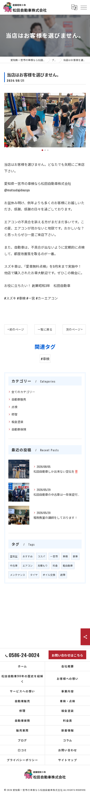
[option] (45, 120)
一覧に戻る (45, 329)
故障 (62, 574)
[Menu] (83, 7)
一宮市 (54, 556)
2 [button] (45, 150)
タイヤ (34, 574)
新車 (75, 556)
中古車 (14, 565)
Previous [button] (8, 122)
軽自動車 (68, 565)
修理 (14, 414)
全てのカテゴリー (23, 391)
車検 (65, 556)
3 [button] (48, 150)
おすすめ (28, 556)
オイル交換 (49, 574)
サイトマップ (67, 760)
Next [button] (81, 122)
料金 (55, 565)
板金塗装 (17, 421)
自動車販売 (19, 399)
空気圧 (14, 556)
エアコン (28, 565)
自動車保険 (19, 429)
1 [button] (42, 150)
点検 (14, 407)
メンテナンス (17, 574)
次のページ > (74, 329)
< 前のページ (16, 329)
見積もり (43, 565)
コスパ (41, 556)
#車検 (45, 358)
